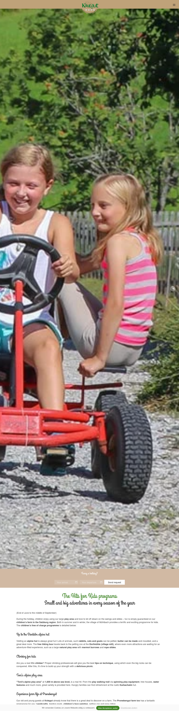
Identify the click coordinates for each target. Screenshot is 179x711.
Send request (114, 582)
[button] (174, 5)
